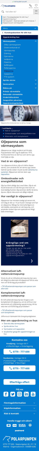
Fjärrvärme (8, 56)
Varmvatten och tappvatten (14, 329)
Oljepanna (8, 71)
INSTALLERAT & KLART (20, 2)
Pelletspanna (10, 68)
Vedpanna (8, 59)
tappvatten (5, 174)
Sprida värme (9, 80)
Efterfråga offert (19, 382)
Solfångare (8, 65)
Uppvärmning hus (11, 37)
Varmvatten (8, 84)
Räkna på (7, 88)
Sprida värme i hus (11, 326)
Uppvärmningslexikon (13, 103)
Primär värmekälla (11, 91)
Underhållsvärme (11, 97)
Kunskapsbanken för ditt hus (17, 33)
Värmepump (9, 51)
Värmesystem (9, 41)
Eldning (7, 53)
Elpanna (7, 62)
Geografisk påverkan (12, 100)
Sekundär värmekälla (13, 94)
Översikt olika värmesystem (14, 323)
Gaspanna (8, 74)
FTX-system (9, 77)
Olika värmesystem (12, 45)
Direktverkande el (12, 48)
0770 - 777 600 (21, 351)
